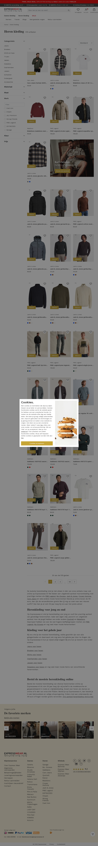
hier (41, 425)
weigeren (24, 431)
